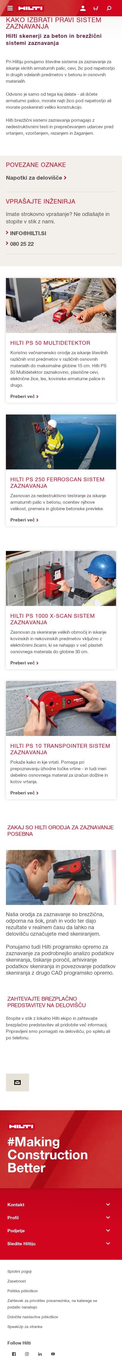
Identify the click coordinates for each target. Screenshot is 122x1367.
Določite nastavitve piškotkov (32, 1316)
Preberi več (22, 396)
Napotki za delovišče (34, 177)
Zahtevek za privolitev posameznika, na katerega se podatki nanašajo (52, 1303)
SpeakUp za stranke (24, 1326)
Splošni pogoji (19, 1271)
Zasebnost (16, 1281)
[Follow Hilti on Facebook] (13, 1354)
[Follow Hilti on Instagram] (26, 1354)
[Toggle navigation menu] (10, 8)
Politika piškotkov (22, 1290)
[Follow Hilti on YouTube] (53, 1354)
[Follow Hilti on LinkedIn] (39, 1354)
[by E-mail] (17, 1082)
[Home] (30, 8)
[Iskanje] (108, 8)
